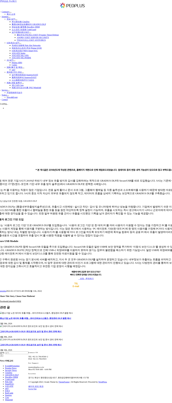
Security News (11, 370)
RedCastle (9, 393)
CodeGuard (9, 379)
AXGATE (9, 386)
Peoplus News (10, 368)
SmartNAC (9, 384)
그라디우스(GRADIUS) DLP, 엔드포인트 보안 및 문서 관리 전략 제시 (31, 331)
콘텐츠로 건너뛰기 (8, 1)
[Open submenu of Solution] (9, 17)
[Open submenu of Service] (9, 90)
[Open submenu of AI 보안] (14, 60)
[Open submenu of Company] (10, 12)
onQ (7, 388)
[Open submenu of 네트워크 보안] (20, 43)
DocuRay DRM (11, 377)
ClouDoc (8, 373)
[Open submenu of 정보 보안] (16, 19)
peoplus (3, 291)
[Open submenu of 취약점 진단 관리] (23, 72)
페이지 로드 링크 (35, 386)
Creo (7, 397)
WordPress (102, 382)
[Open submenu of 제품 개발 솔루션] (23, 83)
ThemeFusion (63, 382)
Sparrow (8, 395)
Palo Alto (8, 382)
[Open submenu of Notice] (8, 95)
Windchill (9, 400)
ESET (7, 391)
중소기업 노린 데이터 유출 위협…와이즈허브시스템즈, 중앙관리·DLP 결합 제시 (35, 318)
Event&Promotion (12, 366)
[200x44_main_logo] (72, 7)
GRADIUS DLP (12, 375)
